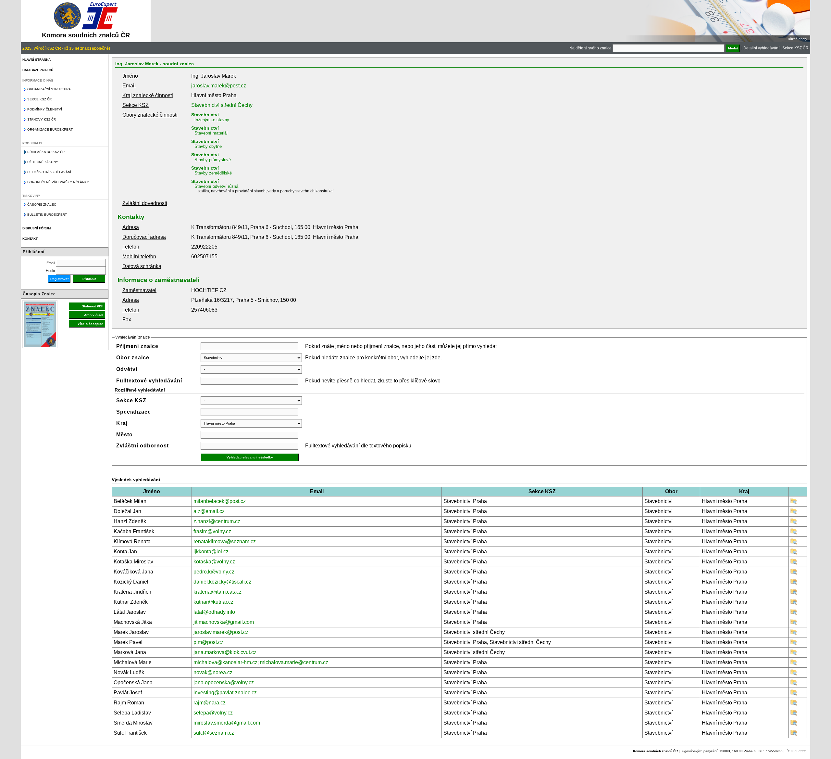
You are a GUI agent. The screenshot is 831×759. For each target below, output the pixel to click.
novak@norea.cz (212, 672)
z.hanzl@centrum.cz (216, 521)
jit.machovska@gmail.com (223, 622)
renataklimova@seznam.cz (224, 541)
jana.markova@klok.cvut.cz (224, 652)
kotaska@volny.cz (214, 561)
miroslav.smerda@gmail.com (226, 723)
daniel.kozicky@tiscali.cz (222, 582)
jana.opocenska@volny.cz (223, 682)
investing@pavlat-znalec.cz (225, 692)
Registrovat (59, 279)
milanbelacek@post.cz (219, 501)
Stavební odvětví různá (216, 186)
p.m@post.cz (208, 642)
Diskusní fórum (36, 228)
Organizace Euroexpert (50, 129)
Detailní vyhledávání (761, 48)
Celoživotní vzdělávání (49, 172)
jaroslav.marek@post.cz (218, 85)
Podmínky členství (44, 109)
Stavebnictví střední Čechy (222, 105)
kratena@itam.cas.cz (217, 592)
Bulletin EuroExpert (47, 214)
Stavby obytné (208, 146)
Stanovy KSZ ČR (41, 119)
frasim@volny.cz (212, 531)
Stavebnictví (205, 114)
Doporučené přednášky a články (58, 182)
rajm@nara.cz (209, 702)
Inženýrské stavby (211, 119)
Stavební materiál (211, 133)
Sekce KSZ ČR (795, 48)
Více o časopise (90, 324)
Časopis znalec (41, 204)
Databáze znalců (37, 70)
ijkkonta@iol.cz (211, 551)
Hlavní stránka (36, 59)
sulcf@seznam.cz (213, 733)
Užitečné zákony (42, 162)
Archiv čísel (93, 315)
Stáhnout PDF (92, 306)
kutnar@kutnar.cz (213, 602)
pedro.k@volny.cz (213, 571)
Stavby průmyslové (212, 159)
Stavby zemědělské (213, 173)
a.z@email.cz (209, 511)
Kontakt (30, 238)
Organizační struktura (49, 89)
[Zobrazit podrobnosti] (793, 503)
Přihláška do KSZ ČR (46, 152)
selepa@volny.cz (213, 712)
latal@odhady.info (214, 612)
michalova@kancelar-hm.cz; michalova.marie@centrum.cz (260, 662)
